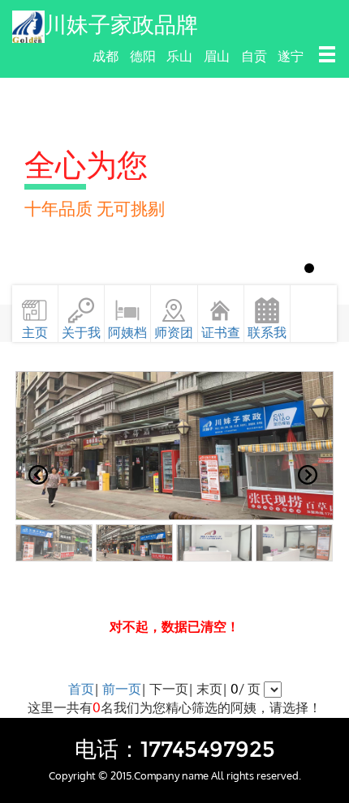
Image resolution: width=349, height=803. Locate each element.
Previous (38, 475)
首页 (81, 689)
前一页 (121, 689)
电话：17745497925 (175, 749)
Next (311, 475)
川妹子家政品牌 (121, 24)
